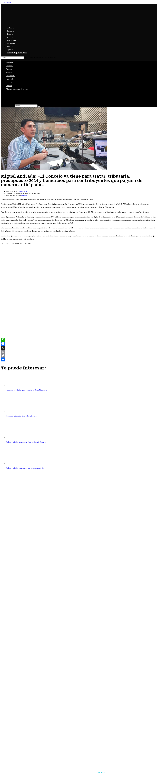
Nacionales (10, 79)
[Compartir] (79, 359)
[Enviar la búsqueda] (39, 106)
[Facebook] (79, 344)
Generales (24, 195)
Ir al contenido (6, 2)
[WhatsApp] (79, 340)
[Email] (79, 352)
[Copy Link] (79, 356)
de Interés (9, 62)
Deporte (9, 69)
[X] (79, 348)
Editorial (9, 82)
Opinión (9, 86)
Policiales (9, 66)
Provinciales (10, 76)
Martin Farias (23, 191)
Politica (9, 72)
